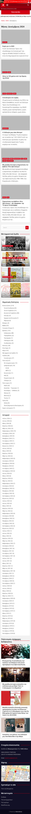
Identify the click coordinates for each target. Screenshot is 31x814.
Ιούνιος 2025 (6, 448)
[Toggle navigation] (7, 5)
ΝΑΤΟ (7, 370)
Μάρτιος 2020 (6, 596)
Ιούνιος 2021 (6, 561)
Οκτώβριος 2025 (7, 441)
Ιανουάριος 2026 (7, 433)
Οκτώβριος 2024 (7, 468)
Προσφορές (7, 338)
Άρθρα (4, 93)
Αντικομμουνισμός (9, 363)
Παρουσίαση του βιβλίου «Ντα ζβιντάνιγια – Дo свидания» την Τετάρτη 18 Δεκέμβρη (13, 203)
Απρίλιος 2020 (6, 593)
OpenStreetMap (20, 779)
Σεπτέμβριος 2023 (7, 496)
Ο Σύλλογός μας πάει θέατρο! (12, 132)
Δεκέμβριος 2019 (7, 603)
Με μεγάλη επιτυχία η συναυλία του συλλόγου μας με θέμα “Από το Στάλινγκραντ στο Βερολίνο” (14, 686)
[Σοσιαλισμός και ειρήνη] (15, 88)
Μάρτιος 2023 (6, 511)
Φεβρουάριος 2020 (7, 598)
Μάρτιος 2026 (6, 428)
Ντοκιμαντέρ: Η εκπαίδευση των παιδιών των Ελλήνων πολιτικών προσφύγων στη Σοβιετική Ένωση (13, 662)
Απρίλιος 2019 (6, 616)
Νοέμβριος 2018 (7, 628)
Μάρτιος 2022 (6, 541)
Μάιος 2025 (5, 451)
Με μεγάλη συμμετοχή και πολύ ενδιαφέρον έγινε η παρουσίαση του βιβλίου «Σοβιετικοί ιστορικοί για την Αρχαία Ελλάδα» (15, 262)
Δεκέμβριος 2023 (7, 488)
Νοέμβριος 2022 (7, 521)
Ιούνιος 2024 (6, 473)
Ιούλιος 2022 (6, 531)
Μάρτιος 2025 (6, 456)
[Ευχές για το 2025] (15, 37)
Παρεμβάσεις (8, 335)
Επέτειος (5, 42)
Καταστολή (7, 373)
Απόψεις (4, 323)
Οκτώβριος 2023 (7, 493)
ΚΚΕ (5, 375)
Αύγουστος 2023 (7, 498)
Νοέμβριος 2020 (7, 578)
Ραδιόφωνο (7, 340)
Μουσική (6, 395)
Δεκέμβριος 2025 (7, 436)
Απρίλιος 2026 (6, 426)
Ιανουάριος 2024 (7, 486)
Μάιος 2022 (5, 536)
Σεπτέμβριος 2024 (7, 471)
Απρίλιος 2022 (6, 538)
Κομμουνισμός (8, 378)
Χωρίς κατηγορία (7, 408)
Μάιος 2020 (5, 591)
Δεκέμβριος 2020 (7, 576)
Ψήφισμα (6, 320)
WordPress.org (5, 805)
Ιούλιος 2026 (6, 418)
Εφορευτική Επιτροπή (10, 318)
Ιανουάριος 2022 (7, 546)
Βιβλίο (11, 158)
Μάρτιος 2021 (6, 568)
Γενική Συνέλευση (9, 308)
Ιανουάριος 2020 (7, 601)
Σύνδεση (3, 797)
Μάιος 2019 (5, 613)
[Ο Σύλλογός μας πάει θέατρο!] (15, 123)
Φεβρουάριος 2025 (7, 458)
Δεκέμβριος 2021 (7, 548)
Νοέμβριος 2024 (7, 466)
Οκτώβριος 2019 (7, 608)
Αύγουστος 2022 (7, 528)
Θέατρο (6, 393)
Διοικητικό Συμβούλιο (10, 313)
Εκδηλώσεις (9, 93)
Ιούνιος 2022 (6, 533)
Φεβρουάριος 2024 (7, 483)
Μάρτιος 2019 (6, 618)
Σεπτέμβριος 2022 (7, 526)
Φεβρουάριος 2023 (7, 513)
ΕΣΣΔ (22, 158)
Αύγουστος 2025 (7, 446)
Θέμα (9, 72)
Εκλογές (6, 315)
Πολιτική (5, 360)
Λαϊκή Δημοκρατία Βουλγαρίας (13, 405)
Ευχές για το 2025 (8, 46)
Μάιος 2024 (5, 476)
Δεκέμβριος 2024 (7, 463)
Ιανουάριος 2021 (7, 573)
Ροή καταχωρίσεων (7, 800)
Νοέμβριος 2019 (7, 606)
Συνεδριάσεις (8, 343)
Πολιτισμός (5, 383)
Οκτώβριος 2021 (7, 553)
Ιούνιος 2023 (6, 503)
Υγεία (3, 400)
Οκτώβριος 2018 (7, 631)
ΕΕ (6, 368)
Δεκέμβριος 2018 (7, 626)
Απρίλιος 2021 (6, 566)
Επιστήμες (5, 348)
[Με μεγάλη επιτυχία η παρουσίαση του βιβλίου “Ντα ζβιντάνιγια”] (15, 155)
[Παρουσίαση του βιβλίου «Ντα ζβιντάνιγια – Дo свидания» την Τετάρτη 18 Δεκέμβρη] (15, 192)
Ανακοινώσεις (6, 158)
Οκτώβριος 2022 (7, 523)
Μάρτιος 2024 (6, 481)
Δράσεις (4, 330)
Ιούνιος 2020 (6, 588)
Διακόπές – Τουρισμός (10, 388)
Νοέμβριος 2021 (7, 551)
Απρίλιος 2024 (6, 478)
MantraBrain (18, 811)
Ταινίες (6, 398)
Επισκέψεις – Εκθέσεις (10, 390)
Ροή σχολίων (5, 802)
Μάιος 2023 (5, 506)
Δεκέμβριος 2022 (7, 518)
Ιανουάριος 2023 (7, 516)
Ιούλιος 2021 (6, 558)
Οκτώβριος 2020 (7, 581)
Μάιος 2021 (5, 563)
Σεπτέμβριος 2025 (7, 443)
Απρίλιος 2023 (6, 508)
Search (27, 227)
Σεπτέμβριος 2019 (7, 611)
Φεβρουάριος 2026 (7, 431)
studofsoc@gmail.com (11, 758)
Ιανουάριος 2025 (7, 461)
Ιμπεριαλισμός (8, 365)
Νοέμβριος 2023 (7, 491)
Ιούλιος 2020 (6, 586)
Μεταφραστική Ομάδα (8, 245)
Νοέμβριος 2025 (7, 438)
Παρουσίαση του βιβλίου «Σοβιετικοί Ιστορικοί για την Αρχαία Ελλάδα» (14, 280)
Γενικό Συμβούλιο (9, 310)
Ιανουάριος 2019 (7, 623)
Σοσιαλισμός (10, 160)
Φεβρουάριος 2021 (7, 571)
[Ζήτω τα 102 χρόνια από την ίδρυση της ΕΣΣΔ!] (15, 67)
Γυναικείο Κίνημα (7, 328)
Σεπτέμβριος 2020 (7, 583)
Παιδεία (4, 160)
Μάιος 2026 (5, 423)
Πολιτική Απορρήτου (7, 788)
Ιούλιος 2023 (6, 501)
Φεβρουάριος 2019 (7, 621)
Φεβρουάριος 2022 (7, 543)
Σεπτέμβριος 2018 (7, 633)
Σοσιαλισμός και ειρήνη (10, 97)
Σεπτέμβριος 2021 (7, 556)
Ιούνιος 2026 (6, 421)
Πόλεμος (6, 380)
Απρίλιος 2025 (6, 453)
